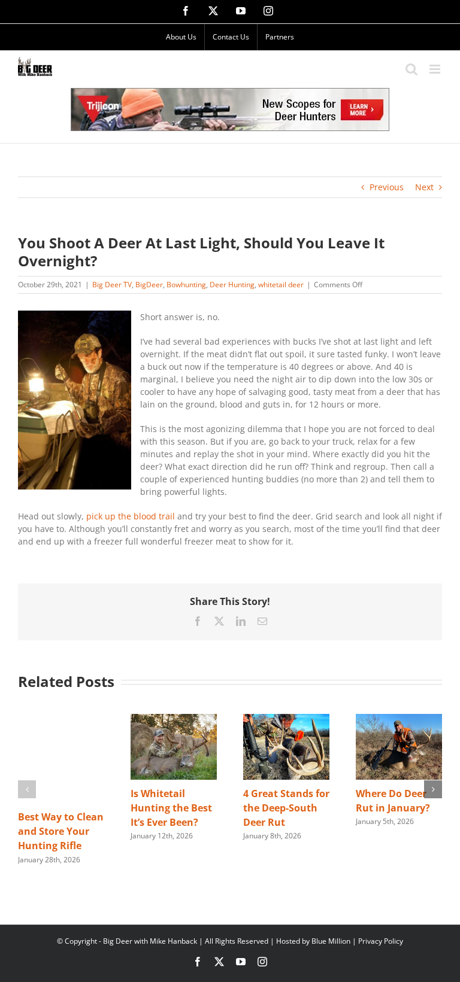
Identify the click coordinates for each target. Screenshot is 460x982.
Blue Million (330, 941)
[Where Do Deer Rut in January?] (399, 719)
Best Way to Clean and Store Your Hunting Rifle (61, 831)
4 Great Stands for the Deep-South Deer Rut (286, 808)
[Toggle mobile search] (411, 69)
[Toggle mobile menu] (435, 69)
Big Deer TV (112, 284)
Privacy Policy (380, 941)
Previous (387, 187)
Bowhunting (186, 284)
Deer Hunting (232, 284)
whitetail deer (281, 284)
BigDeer (149, 284)
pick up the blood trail (130, 516)
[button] (27, 789)
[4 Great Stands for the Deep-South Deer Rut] (286, 719)
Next (424, 187)
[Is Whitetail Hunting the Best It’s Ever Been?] (174, 719)
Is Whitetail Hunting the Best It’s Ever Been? (171, 808)
